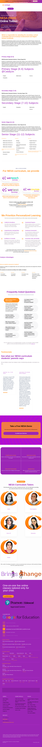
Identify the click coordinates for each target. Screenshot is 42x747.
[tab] (11, 300)
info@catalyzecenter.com (8, 722)
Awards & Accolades (6, 704)
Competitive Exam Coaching (20, 708)
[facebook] (4, 689)
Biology (17, 140)
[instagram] (24, 689)
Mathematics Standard (7, 146)
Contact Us (5, 711)
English (4, 75)
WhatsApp (5, 719)
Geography (5, 77)
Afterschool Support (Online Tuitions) (20, 701)
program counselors (22, 204)
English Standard (32, 146)
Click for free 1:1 (21, 2)
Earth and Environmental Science (21, 145)
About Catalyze (5, 698)
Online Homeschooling (19, 698)
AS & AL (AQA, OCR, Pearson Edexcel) (7, 674)
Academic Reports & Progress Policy (33, 699)
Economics (5, 154)
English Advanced (33, 140)
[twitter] (10, 689)
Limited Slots (35, 1)
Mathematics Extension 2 (8, 144)
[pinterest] (31, 689)
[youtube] (17, 689)
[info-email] (21, 690)
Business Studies (6, 152)
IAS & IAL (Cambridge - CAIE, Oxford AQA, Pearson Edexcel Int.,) (12, 670)
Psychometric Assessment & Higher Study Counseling (20, 704)
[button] (5, 9)
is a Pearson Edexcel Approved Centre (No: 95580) (18, 1)
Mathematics (18, 75)
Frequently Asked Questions (8, 707)
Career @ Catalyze (6, 709)
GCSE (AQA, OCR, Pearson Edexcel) (28, 670)
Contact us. (33, 343)
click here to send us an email (30, 250)
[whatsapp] (3, 9)
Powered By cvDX (36, 742)
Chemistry (18, 142)
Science (31, 75)
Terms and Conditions (31, 712)
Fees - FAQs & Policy (31, 704)
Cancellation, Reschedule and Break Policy (33, 702)
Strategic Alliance (6, 702)
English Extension (33, 144)
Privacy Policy (30, 711)
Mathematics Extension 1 (8, 142)
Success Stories (6, 705)
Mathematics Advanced (7, 140)
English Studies (32, 148)
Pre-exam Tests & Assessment (20, 706)
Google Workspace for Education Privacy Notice (32, 709)
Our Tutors (5, 700)
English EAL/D (32, 142)
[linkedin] (38, 689)
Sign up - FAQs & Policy (32, 706)
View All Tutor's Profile (28, 565)
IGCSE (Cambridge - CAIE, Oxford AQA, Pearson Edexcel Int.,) (12, 666)
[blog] (14, 690)
